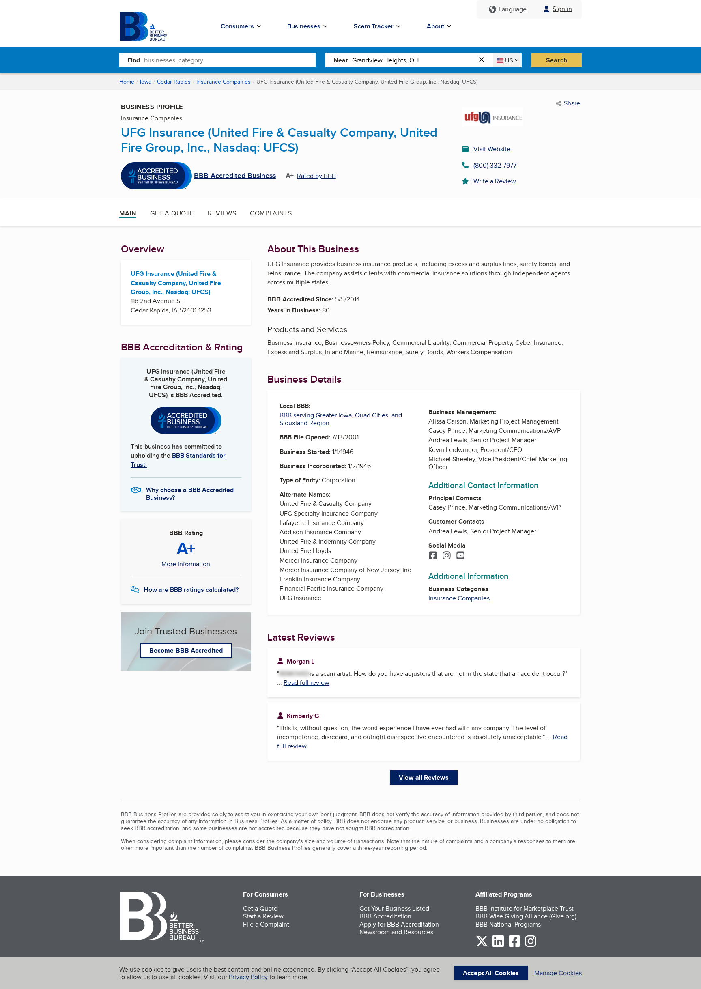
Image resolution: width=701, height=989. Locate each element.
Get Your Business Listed (394, 908)
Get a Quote (172, 213)
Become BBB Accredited (186, 650)
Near (340, 60)
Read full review (306, 682)
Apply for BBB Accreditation (399, 924)
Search (556, 60)
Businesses (303, 26)
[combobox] (230, 60)
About (435, 26)
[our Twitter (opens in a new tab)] (481, 945)
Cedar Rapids (174, 81)
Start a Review (263, 916)
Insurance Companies (223, 81)
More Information (185, 564)
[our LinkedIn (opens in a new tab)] (498, 945)
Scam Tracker (374, 26)
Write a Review (494, 181)
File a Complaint (266, 924)
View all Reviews (424, 777)
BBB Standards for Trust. (178, 460)
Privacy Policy (248, 977)
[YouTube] (460, 556)
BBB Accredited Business (235, 176)
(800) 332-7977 (494, 165)
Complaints (271, 213)
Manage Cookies (558, 973)
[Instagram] (446, 556)
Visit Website (491, 149)
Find (133, 60)
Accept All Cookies (491, 973)
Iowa (145, 81)
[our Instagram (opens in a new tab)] (530, 945)
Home (126, 81)
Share (572, 103)
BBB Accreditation (385, 916)
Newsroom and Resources (396, 932)
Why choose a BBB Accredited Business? (190, 493)
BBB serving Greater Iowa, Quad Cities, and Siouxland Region (341, 419)
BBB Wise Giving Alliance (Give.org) (525, 916)
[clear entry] (484, 60)
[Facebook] (432, 556)
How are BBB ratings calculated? (191, 589)
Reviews (222, 213)
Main (127, 213)
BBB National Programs (508, 924)
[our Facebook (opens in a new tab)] (514, 945)
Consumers (237, 26)
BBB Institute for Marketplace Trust (524, 908)
